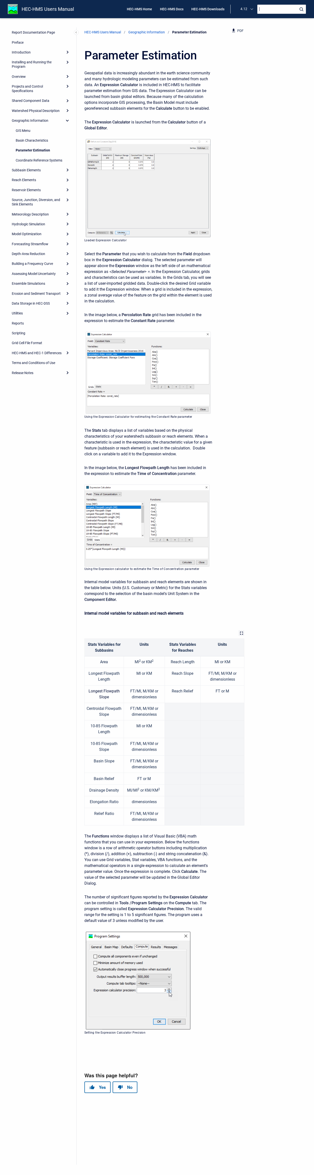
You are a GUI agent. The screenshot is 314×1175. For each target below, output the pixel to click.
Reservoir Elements (26, 190)
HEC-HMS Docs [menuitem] (171, 9)
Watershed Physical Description (36, 111)
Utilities (17, 313)
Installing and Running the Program (32, 64)
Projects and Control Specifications (27, 88)
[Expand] (67, 52)
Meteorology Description (30, 214)
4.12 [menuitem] (243, 9)
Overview (19, 77)
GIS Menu (23, 131)
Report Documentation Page (33, 32)
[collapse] (67, 120)
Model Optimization (26, 234)
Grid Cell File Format (27, 343)
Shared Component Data (30, 101)
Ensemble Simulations (28, 283)
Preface (18, 42)
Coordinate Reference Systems (39, 160)
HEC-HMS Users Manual (48, 9)
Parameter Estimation (33, 150)
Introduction (21, 52)
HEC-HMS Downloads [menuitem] (207, 9)
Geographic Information (30, 120)
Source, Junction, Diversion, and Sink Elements (36, 202)
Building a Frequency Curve (32, 264)
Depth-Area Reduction (28, 254)
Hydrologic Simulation (28, 224)
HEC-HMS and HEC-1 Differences (37, 353)
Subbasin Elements (26, 170)
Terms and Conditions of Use (33, 363)
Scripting (18, 333)
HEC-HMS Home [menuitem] (139, 9)
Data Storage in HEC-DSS (31, 303)
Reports (18, 323)
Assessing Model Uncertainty (34, 274)
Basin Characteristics (32, 140)
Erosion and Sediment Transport (36, 294)
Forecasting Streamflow (30, 244)
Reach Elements (24, 180)
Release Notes (22, 373)
